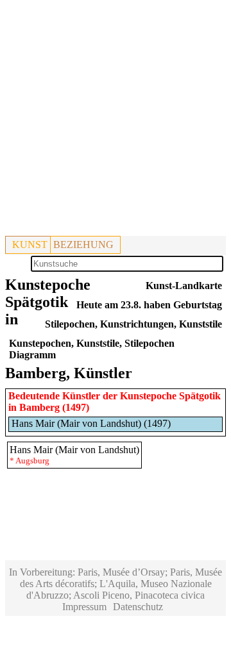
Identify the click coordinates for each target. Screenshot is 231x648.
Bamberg (39, 407)
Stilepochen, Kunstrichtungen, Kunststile (133, 324)
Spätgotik (200, 395)
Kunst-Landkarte (184, 285)
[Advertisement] (115, 120)
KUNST (29, 244)
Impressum (84, 606)
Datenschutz (138, 606)
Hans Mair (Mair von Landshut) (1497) (91, 423)
